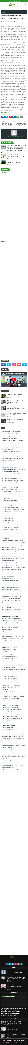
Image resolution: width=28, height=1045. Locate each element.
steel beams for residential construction (9, 680)
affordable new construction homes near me (10, 451)
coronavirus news (5, 533)
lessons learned (17, 600)
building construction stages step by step (9, 489)
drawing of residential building (16, 545)
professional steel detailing (7, 629)
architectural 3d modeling (7, 458)
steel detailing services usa (7, 696)
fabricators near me (15, 556)
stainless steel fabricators (17, 665)
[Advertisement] (14, 300)
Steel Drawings (5, 698)
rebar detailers (20, 638)
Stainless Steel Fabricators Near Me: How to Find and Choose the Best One (16, 971)
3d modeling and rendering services (14, 442)
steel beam (4, 674)
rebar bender (4, 638)
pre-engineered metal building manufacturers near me (12, 627)
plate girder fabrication (6, 625)
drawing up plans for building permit (9, 547)
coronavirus (16, 527)
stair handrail (4, 671)
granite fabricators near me (16, 569)
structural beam (5, 705)
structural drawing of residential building (9, 716)
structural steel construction (18, 731)
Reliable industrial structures (7, 651)
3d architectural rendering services (8, 440)
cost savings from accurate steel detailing (10, 540)
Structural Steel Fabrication (7, 738)
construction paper (5, 513)
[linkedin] (21, 964)
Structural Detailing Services (7, 711)
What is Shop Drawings (19, 765)
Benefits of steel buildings (7, 480)
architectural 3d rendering (18, 458)
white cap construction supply (7, 769)
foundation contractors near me (8, 560)
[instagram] (14, 1)
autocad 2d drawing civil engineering (9, 467)
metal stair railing (17, 609)
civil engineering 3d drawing (15, 493)
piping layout (19, 622)
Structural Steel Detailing (17, 734)
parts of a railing (5, 620)
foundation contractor (20, 558)
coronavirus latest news (6, 531)
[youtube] (19, 364)
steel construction (16, 685)
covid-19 (21, 540)
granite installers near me (7, 571)
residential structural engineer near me (9, 656)
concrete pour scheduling (7, 505)
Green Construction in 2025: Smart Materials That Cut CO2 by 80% (15, 161)
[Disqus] (14, 223)
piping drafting (4, 622)
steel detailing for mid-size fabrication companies (11, 691)
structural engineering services (8, 720)
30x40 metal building (16, 433)
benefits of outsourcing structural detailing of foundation (12, 476)
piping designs (19, 620)
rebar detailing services (17, 645)
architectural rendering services (8, 460)
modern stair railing (6, 611)
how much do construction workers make (9, 585)
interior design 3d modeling (7, 600)
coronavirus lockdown (17, 531)
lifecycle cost (4, 602)
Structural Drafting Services (20, 711)
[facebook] (9, 1)
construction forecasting (6, 509)
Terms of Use (9, 1040)
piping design (12, 620)
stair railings (11, 671)
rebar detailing (5, 640)
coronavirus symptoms (16, 536)
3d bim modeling (20, 440)
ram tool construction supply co (8, 636)
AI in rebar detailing (14, 456)
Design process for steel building (19, 542)
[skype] (19, 1)
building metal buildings (6, 491)
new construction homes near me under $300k (10, 616)
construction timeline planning (8, 520)
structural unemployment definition (8, 749)
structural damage (14, 707)
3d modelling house (15, 447)
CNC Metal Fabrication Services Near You (9, 500)
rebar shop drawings (6, 649)
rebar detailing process (6, 645)
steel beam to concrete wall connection (9, 676)
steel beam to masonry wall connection (9, 678)
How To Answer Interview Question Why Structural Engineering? (11, 590)
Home (3, 11)
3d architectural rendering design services (10, 438)
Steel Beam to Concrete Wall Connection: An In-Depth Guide (16, 414)
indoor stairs (4, 598)
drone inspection (21, 549)
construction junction (18, 511)
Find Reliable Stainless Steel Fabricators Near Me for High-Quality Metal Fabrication (16, 986)
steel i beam (23, 700)
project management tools (7, 634)
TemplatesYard (13, 1042)
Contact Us (23, 1040)
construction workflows (19, 525)
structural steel (18, 720)
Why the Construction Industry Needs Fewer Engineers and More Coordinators (16, 155)
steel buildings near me (6, 685)
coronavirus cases (13, 529)
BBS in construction (21, 469)
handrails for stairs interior (7, 578)
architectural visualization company (8, 462)
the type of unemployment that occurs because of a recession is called (13, 756)
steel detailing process (6, 694)
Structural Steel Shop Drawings (8, 745)
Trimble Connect (5, 758)
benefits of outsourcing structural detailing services (11, 478)
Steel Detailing (5, 689)
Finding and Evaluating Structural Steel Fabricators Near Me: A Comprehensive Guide (16, 979)
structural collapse (5, 707)
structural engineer (5, 718)
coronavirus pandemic (6, 536)
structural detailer (5, 709)
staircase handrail (19, 671)
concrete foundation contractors (8, 502)
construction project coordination (8, 516)
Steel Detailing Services (17, 694)
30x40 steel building (6, 436)
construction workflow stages (7, 525)
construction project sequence (8, 518)
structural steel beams (6, 731)
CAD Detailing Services (17, 491)
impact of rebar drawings (16, 596)
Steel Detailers (17, 687)
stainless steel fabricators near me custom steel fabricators (13, 669)
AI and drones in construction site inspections (10, 453)
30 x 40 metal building (16, 431)
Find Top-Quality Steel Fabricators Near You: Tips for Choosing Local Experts (16, 407)
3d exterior (4, 442)
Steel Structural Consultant (8, 21)
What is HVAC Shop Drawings (7, 765)
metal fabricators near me (7, 609)
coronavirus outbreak (15, 533)
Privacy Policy (17, 1040)
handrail (3, 576)
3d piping (22, 447)
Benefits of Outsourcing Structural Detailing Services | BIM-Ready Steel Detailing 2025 (15, 421)
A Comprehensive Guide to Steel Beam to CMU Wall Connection (16, 401)
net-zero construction (6, 614)
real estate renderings (20, 636)
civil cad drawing (5, 493)
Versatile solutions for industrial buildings (10, 763)
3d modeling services (6, 447)
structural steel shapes (17, 743)
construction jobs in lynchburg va (19, 509)
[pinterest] (17, 1)
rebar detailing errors (6, 642)
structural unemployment (7, 747)
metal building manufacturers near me (16, 602)
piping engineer (12, 622)
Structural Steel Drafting (6, 736)
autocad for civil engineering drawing (9, 469)
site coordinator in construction (8, 660)
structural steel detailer (6, 734)
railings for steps (17, 634)
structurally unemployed (6, 751)
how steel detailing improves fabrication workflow (11, 587)
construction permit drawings (16, 513)
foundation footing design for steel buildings (10, 562)
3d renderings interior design (7, 449)
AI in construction (5, 456)
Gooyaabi (24, 1042)
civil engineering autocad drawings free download (11, 496)
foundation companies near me (8, 558)
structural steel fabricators (19, 738)
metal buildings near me (6, 605)
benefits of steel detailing (18, 480)
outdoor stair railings (6, 618)
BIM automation (5, 487)
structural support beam (20, 745)
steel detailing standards (19, 696)
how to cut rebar (5, 591)
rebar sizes (14, 649)
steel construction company (7, 687)
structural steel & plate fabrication (8, 725)
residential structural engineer (8, 654)
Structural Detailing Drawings (16, 709)
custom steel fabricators (6, 542)
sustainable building (17, 751)
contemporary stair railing (7, 527)
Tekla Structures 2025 (6, 754)
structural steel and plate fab (7, 727)
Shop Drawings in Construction (8, 658)
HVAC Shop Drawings (6, 596)
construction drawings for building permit (10, 507)
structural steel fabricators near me (9, 740)
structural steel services (6, 743)
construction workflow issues (7, 522)
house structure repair (6, 582)
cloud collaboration (6, 498)
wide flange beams (18, 769)
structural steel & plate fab (7, 723)
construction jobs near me (7, 511)
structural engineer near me (16, 718)
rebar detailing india (16, 642)
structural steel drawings (18, 736)
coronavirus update (5, 538)
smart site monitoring (6, 665)
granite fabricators (5, 569)
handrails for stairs (10, 576)
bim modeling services (14, 487)
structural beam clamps (14, 705)
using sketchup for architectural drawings (10, 760)
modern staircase (14, 611)
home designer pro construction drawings (10, 580)
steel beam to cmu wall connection (14, 674)
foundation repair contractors (7, 567)
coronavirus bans (5, 529)
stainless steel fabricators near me (8, 667)
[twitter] (12, 1)
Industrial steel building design (14, 598)
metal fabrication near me (18, 605)
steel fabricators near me (7, 700)
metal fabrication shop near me (8, 607)
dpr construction (5, 545)
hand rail (23, 571)
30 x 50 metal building (6, 433)
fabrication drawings (6, 556)
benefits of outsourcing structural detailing (10, 471)
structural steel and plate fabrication (9, 729)
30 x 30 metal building (6, 431)
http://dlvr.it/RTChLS (6, 112)
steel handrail (16, 700)
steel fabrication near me (14, 698)
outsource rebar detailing (16, 618)
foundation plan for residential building (9, 565)
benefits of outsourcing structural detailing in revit (11, 473)
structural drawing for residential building (10, 714)
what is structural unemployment (8, 767)
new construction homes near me (18, 614)
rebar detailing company (14, 640)
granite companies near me (20, 567)
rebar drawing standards (6, 647)
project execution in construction (8, 631)
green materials (17, 571)
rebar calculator (12, 638)
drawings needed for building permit (9, 549)
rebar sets (15, 647)
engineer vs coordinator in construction (9, 551)
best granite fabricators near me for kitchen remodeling (12, 482)
